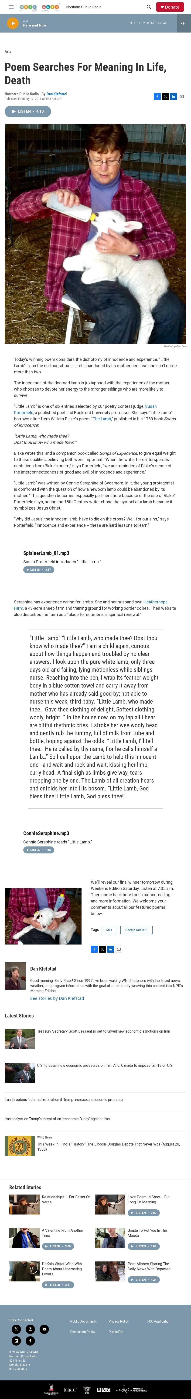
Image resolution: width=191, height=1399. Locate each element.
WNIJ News (44, 1137)
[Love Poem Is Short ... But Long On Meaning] (110, 1205)
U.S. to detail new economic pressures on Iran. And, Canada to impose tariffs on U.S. (105, 1065)
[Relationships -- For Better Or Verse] (24, 1205)
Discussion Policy (82, 1332)
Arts (8, 51)
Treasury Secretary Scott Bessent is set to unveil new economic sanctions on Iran (103, 1031)
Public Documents (83, 1321)
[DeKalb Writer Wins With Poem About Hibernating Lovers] (24, 1271)
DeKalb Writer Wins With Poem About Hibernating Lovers (62, 1269)
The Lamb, (102, 418)
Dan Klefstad (57, 94)
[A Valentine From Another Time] (24, 1238)
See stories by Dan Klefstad (57, 998)
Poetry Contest (136, 930)
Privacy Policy (119, 1321)
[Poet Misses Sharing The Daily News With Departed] (110, 1271)
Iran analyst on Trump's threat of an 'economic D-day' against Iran (57, 1119)
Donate (172, 7)
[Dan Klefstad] (15, 976)
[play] (13, 23)
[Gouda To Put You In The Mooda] (110, 1238)
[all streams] (184, 23)
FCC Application (159, 1321)
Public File (116, 1332)
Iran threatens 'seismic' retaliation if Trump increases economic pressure (64, 1099)
